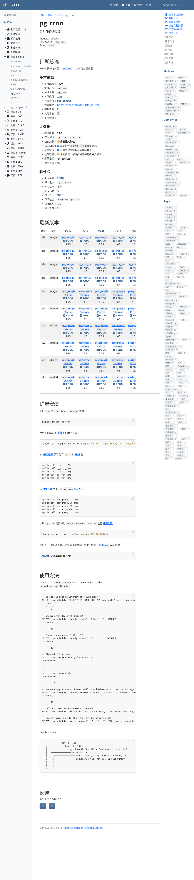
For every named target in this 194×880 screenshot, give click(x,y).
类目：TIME (54, 15)
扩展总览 (168, 37)
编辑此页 (173, 18)
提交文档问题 (175, 25)
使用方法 (168, 62)
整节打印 (173, 32)
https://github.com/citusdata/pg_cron (78, 105)
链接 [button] (148, 5)
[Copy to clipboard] (133, 419)
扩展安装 (168, 58)
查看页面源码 (175, 14)
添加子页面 (174, 22)
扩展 (42, 15)
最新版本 (168, 54)
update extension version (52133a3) (84, 827)
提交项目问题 (175, 29)
